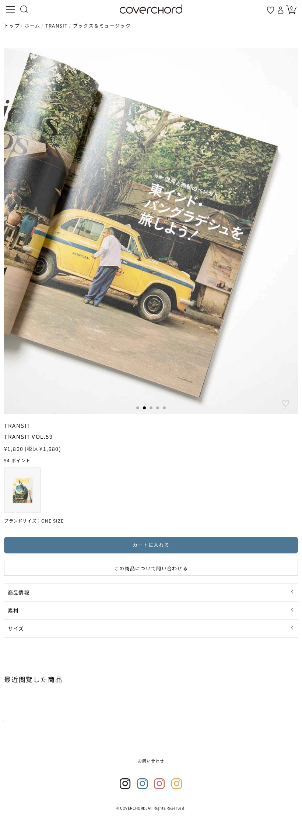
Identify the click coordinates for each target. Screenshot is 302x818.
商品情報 (18, 592)
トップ (12, 25)
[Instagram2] (142, 783)
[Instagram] (125, 783)
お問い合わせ (151, 761)
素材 (13, 610)
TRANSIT (56, 25)
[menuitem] (22, 490)
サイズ (16, 628)
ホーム (33, 25)
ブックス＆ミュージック (102, 25)
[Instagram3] (159, 783)
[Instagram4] (176, 783)
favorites (270, 10)
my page (281, 10)
